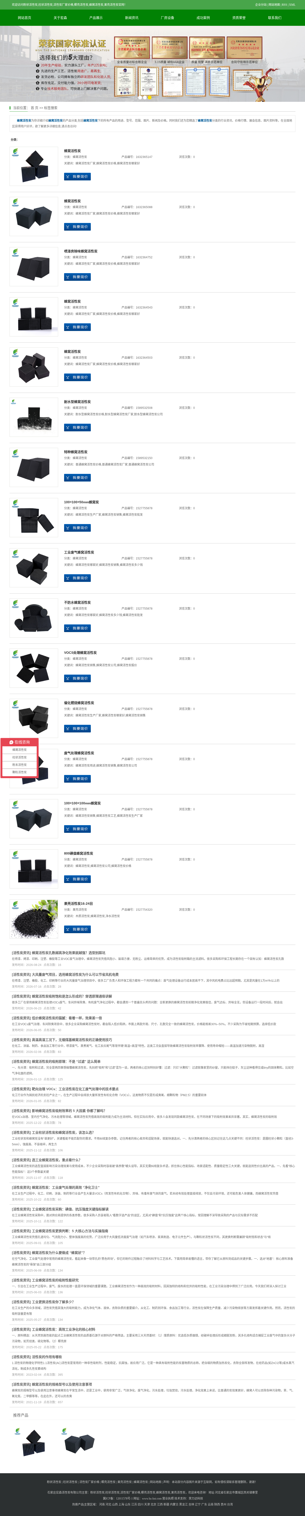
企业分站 (261, 4)
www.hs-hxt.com (152, 1498)
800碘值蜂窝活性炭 (78, 853)
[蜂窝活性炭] (34, 166)
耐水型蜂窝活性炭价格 (90, 414)
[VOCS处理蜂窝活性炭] (34, 668)
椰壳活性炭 (108, 1482)
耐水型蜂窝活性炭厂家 (119, 414)
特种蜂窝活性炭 (75, 452)
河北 (108, 1504)
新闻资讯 (131, 18)
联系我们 (274, 18)
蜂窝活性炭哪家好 (128, 163)
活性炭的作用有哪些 (47, 1357)
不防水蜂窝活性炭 (77, 602)
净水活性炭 (113, 916)
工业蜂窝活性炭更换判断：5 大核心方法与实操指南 (70, 1231)
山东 (128, 1504)
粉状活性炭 (54, 1482)
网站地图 (274, 4)
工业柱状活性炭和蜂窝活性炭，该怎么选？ (63, 1132)
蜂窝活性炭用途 (86, 765)
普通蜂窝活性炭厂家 (115, 464)
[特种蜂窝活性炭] (34, 467)
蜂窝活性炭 (72, 151)
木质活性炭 (83, 916)
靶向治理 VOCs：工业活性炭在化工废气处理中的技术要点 (75, 1089)
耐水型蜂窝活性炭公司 (148, 414)
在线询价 (77, 176)
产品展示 (96, 18)
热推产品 (78, 1504)
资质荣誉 (239, 18)
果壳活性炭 (80, 909)
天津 (147, 1504)
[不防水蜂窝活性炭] (34, 618)
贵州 (223, 1504)
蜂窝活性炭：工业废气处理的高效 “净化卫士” (66, 1187)
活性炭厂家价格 (89, 1482)
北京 (153, 1504)
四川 (140, 1504)
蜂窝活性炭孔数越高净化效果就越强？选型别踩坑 (68, 953)
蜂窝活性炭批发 (133, 514)
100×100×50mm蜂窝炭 (81, 502)
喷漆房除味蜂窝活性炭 (80, 251)
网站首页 (24, 18)
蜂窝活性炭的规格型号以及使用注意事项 (62, 1384)
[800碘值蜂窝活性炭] (34, 868)
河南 (102, 1504)
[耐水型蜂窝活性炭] (34, 417)
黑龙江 (183, 1504)
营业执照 (168, 1498)
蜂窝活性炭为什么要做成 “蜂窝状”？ (59, 1253)
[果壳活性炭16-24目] (34, 919)
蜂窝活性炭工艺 (106, 816)
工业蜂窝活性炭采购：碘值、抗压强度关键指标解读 (70, 1209)
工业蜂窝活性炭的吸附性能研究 (55, 1280)
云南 (211, 1504)
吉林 (191, 1504)
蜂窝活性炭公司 (106, 665)
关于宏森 (60, 18)
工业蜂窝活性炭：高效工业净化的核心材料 (63, 1329)
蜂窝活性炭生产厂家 (88, 514)
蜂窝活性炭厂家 (86, 163)
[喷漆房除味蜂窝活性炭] (34, 266)
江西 (160, 1504)
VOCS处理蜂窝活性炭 (80, 653)
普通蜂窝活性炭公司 (141, 464)
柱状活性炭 (70, 1482)
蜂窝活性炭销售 (112, 514)
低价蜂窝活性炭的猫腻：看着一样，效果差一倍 (67, 1018)
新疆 (166, 1504)
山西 (115, 1504)
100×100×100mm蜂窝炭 (82, 803)
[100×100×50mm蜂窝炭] (34, 517)
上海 (121, 1504)
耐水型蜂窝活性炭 (77, 402)
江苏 (134, 1504)
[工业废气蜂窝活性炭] (34, 567)
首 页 (34, 108)
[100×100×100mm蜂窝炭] (34, 818)
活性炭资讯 (21, 953)
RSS (284, 4)
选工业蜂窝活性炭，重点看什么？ (57, 1160)
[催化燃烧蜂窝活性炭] (34, 718)
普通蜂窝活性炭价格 (88, 464)
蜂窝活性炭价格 (106, 163)
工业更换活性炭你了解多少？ (53, 1302)
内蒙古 (174, 1504)
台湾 (230, 1504)
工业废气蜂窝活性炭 (79, 552)
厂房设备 (167, 18)
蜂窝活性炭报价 (127, 665)
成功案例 (203, 18)
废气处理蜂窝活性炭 (79, 753)
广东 (204, 1504)
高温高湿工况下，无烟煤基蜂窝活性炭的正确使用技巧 (72, 1040)
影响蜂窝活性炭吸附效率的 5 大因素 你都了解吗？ (69, 1111)
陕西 (217, 1504)
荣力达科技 (196, 1498)
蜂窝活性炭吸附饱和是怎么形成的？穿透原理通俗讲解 (72, 996)
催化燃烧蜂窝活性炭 (79, 703)
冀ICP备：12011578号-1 (118, 1498)
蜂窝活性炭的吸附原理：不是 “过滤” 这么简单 (66, 1061)
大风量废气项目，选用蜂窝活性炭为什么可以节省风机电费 (75, 974)
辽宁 (198, 1504)
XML (292, 4)
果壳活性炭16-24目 (78, 903)
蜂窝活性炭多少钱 (131, 565)
